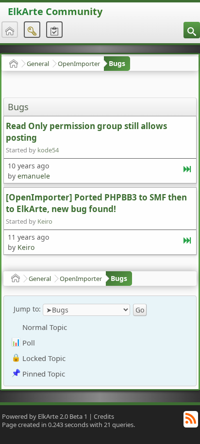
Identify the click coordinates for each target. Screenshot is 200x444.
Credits (104, 416)
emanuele (33, 176)
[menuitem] (191, 30)
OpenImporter (79, 63)
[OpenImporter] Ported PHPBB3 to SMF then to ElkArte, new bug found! (96, 203)
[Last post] (187, 171)
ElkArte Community (55, 11)
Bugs (117, 63)
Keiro (44, 221)
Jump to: (27, 308)
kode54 (48, 150)
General (38, 63)
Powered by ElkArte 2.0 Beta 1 (44, 416)
